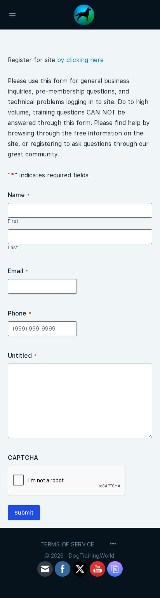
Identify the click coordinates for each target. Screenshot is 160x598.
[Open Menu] (12, 14)
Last (13, 247)
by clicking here (80, 60)
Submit (23, 513)
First (13, 221)
